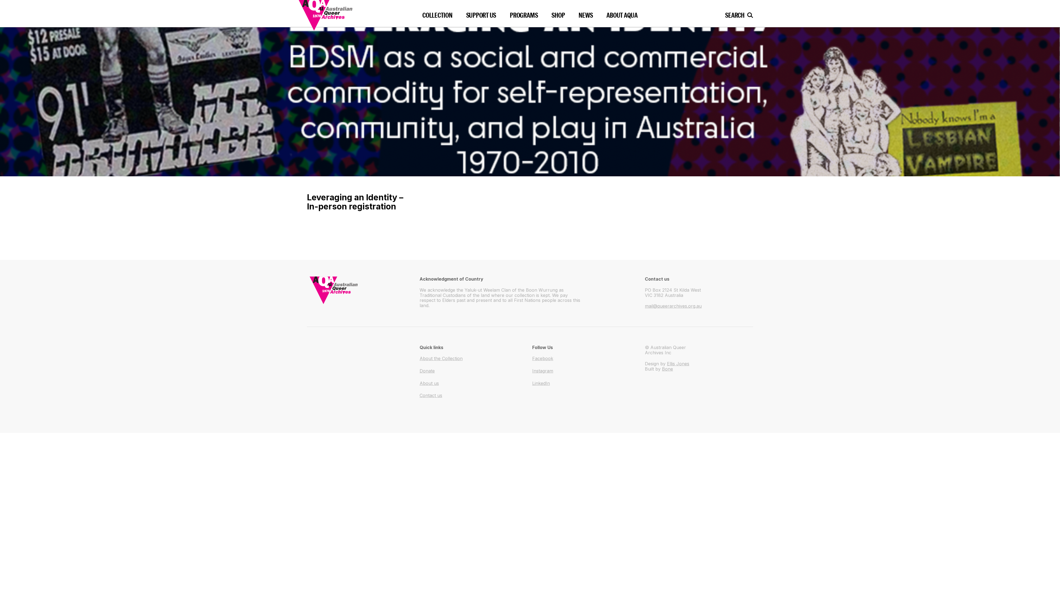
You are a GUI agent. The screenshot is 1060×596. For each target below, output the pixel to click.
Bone (667, 369)
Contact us (431, 395)
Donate (427, 371)
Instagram (542, 371)
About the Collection (441, 358)
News (586, 15)
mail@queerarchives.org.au (673, 306)
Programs (524, 15)
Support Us (481, 15)
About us (429, 383)
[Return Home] (342, 13)
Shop (558, 15)
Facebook (542, 358)
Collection (437, 15)
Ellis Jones (678, 363)
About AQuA (622, 15)
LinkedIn (541, 383)
